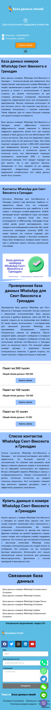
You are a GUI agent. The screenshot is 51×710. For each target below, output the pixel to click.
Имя (4, 650)
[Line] (43, 695)
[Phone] (43, 662)
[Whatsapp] (43, 670)
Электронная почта (11, 659)
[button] (25, 51)
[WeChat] (43, 687)
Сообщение (7, 668)
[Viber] (43, 703)
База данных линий (24, 694)
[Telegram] (43, 679)
